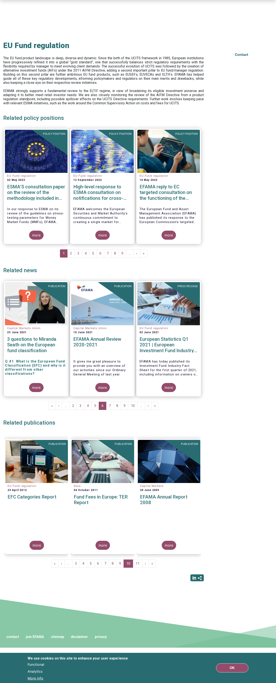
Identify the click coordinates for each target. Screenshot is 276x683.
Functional (36, 664)
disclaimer (79, 637)
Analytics (35, 671)
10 (134, 406)
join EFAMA (35, 637)
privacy (101, 637)
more (36, 235)
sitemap (57, 637)
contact (12, 637)
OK (232, 668)
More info (35, 678)
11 (139, 563)
